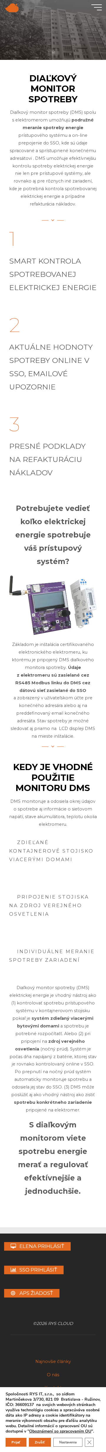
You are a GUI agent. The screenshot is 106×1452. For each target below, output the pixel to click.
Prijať (16, 1442)
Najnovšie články (53, 1361)
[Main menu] (96, 7)
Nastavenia (68, 1442)
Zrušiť (40, 1442)
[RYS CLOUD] (11, 7)
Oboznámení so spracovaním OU (60, 1431)
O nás (53, 1374)
